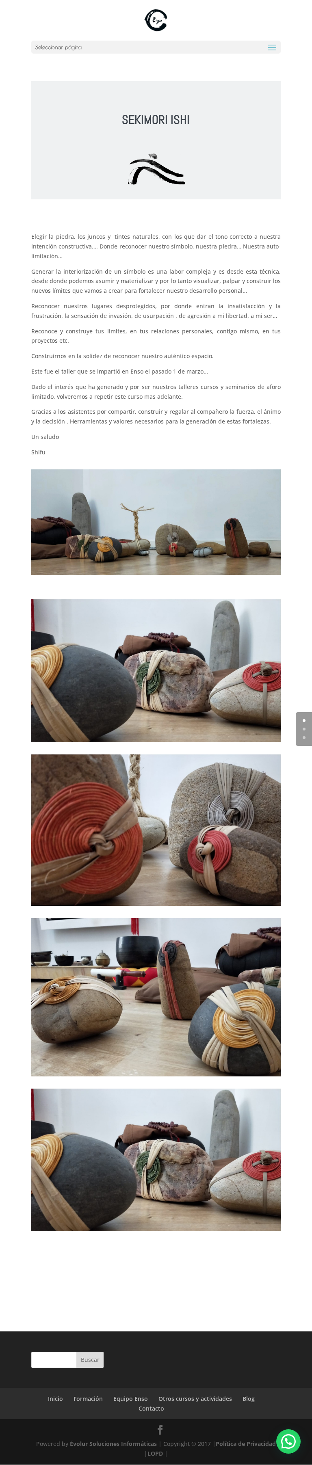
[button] (288, 1441)
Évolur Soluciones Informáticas (113, 1444)
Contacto (151, 1408)
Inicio (55, 1398)
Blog (249, 1398)
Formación (88, 1398)
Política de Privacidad (246, 1444)
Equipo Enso (130, 1398)
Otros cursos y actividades (195, 1398)
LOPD (155, 1453)
